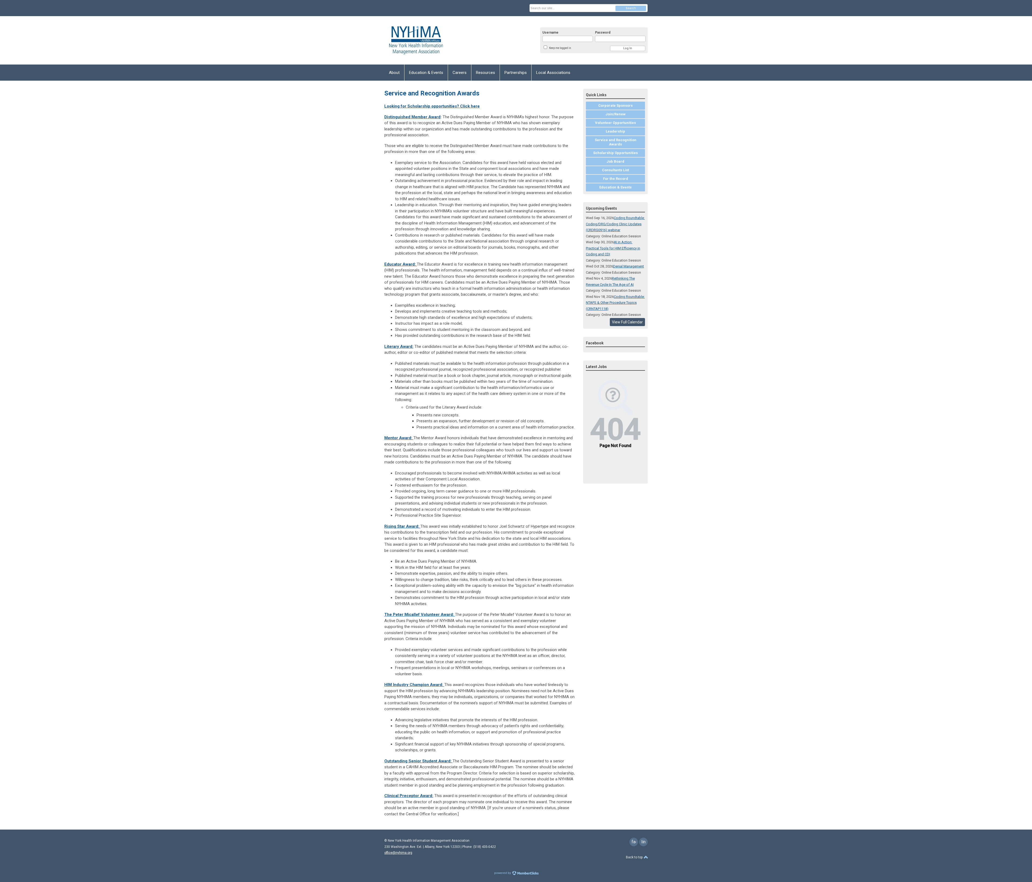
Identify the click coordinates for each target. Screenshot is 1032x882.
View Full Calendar (627, 322)
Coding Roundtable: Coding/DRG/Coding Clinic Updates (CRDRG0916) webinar (615, 224)
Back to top (634, 857)
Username (550, 32)
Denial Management (628, 266)
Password (602, 32)
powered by (503, 873)
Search (631, 8)
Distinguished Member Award (412, 117)
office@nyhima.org (398, 853)
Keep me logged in (560, 48)
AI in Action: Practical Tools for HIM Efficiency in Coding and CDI (613, 248)
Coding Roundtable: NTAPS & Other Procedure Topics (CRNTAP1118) (615, 303)
